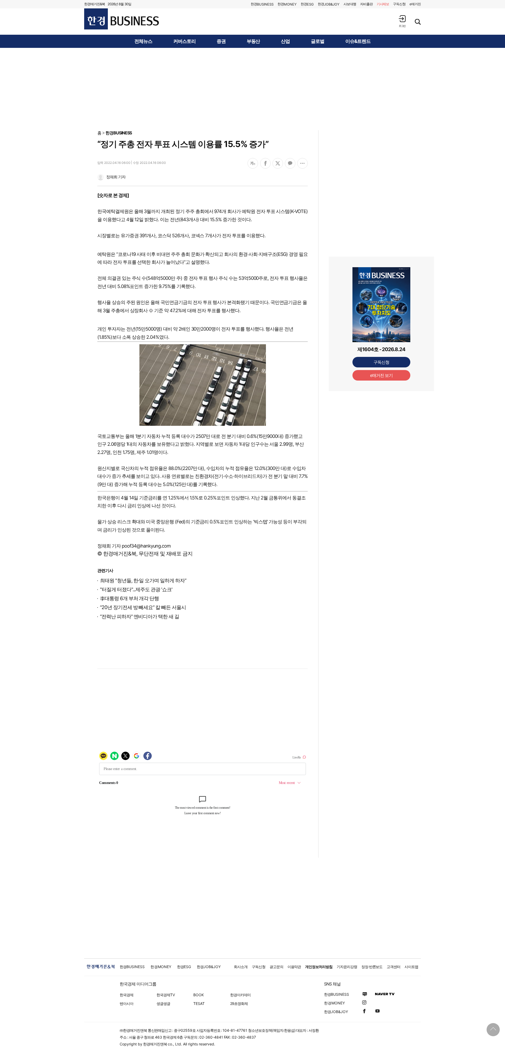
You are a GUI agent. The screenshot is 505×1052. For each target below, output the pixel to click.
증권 (221, 41)
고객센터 (393, 966)
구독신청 (399, 4)
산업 (285, 41)
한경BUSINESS (118, 132)
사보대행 (350, 4)
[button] (402, 21)
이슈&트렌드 (358, 41)
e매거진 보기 (381, 375)
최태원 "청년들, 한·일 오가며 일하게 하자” (143, 581)
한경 (262, 4)
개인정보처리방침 (318, 966)
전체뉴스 (143, 41)
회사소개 (241, 966)
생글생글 (163, 1003)
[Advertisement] (252, 89)
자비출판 (366, 4)
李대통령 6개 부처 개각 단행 (129, 598)
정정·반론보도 (372, 966)
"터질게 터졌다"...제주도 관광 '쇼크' (136, 589)
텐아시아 (126, 1003)
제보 (383, 4)
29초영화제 (239, 1003)
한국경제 (126, 995)
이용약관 (294, 966)
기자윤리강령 (347, 966)
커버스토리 (184, 41)
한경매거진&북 (94, 4)
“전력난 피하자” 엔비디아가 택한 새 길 (139, 617)
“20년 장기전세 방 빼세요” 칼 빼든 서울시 (143, 607)
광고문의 (276, 966)
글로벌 (317, 41)
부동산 (253, 41)
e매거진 (415, 4)
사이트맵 (411, 966)
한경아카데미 (240, 995)
